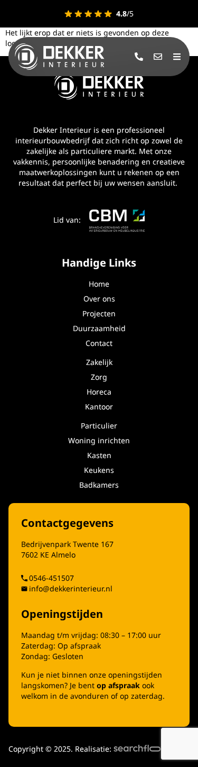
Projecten (99, 313)
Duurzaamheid (99, 328)
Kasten (99, 455)
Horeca (99, 392)
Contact (99, 343)
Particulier (99, 426)
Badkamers (99, 485)
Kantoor (99, 406)
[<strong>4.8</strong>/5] (88, 13)
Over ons (99, 299)
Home (99, 284)
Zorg (99, 377)
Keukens (99, 470)
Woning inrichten (99, 440)
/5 (125, 13)
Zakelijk (99, 362)
